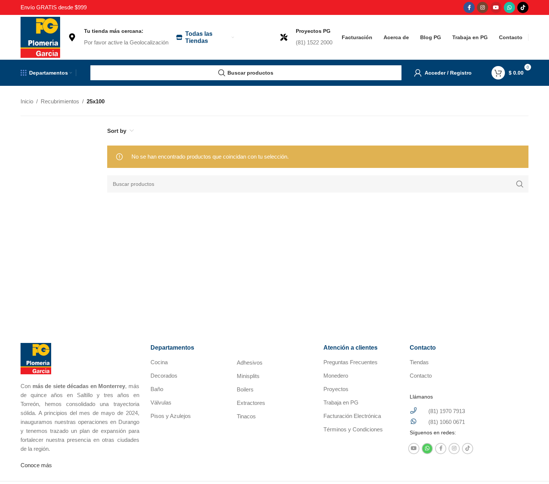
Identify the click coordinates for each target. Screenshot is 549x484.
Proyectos (335, 389)
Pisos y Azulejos (171, 416)
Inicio (27, 101)
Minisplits (248, 376)
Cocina (159, 362)
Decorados (164, 375)
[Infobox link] (118, 37)
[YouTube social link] (496, 7)
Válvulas (161, 402)
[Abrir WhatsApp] (530, 465)
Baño (157, 389)
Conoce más (36, 465)
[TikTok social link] (522, 7)
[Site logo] (40, 37)
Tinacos (246, 416)
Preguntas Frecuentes (350, 362)
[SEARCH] (519, 184)
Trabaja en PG (341, 402)
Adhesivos (250, 362)
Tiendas (419, 362)
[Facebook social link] (469, 7)
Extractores (251, 403)
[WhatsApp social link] (509, 7)
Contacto (421, 375)
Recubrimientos (60, 101)
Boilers (245, 389)
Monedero (335, 375)
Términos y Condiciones (353, 429)
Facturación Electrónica (352, 416)
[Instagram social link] (482, 7)
